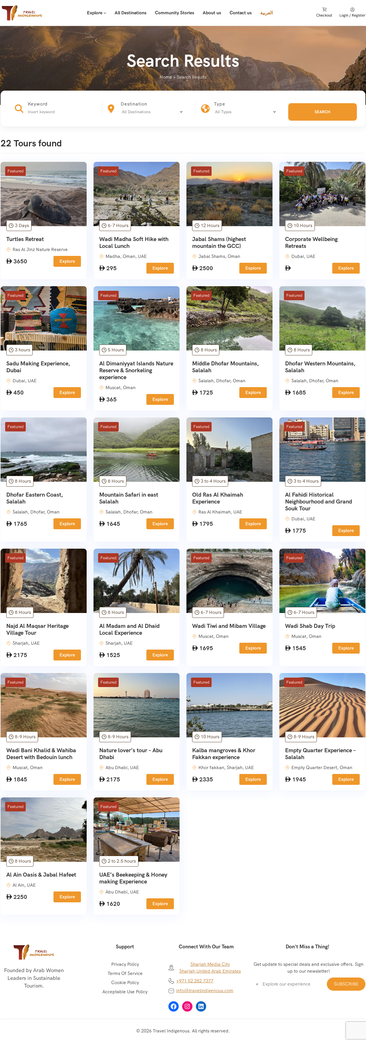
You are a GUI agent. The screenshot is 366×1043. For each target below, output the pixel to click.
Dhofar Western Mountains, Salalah (320, 367)
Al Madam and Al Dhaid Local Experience (129, 629)
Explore (67, 261)
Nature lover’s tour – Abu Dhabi (130, 754)
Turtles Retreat (25, 239)
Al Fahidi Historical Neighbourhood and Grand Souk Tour (318, 501)
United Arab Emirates (218, 971)
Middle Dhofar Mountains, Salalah (225, 367)
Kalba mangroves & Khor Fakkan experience (223, 754)
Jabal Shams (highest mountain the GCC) (219, 242)
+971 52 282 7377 (194, 981)
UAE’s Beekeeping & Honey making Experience (133, 878)
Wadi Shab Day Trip (310, 626)
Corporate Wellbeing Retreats (311, 242)
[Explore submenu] (105, 12)
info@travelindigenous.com (204, 991)
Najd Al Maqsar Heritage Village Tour (37, 629)
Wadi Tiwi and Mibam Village (229, 626)
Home (166, 77)
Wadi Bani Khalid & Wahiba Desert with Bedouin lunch (41, 754)
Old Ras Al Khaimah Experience (217, 498)
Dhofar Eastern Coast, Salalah (34, 498)
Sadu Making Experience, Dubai (38, 367)
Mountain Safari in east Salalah (128, 498)
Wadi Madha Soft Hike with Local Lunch (133, 242)
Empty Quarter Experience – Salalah (320, 754)
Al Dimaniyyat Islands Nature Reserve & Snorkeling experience (136, 370)
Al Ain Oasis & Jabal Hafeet (41, 874)
